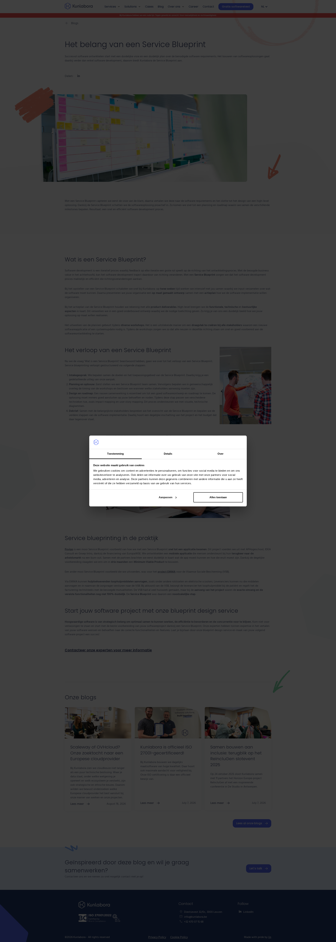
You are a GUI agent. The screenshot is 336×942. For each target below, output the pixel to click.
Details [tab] (168, 453)
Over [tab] (220, 453)
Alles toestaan (218, 497)
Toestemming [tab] (115, 453)
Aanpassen (165, 497)
